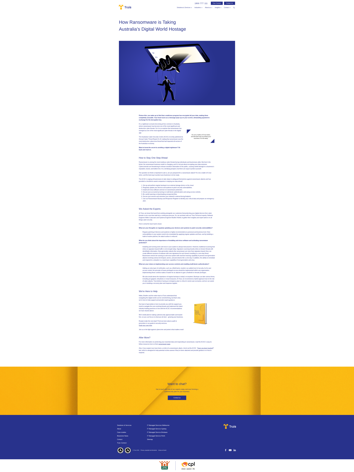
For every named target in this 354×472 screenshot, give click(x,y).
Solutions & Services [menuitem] (183, 7)
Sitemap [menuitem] (150, 439)
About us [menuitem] (208, 7)
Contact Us (229, 3)
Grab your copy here (145, 325)
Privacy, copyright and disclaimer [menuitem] (149, 450)
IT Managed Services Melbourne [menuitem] (158, 425)
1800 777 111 (201, 3)
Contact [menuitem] (226, 7)
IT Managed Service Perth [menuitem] (156, 436)
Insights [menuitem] (217, 7)
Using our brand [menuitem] (162, 450)
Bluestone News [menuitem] (122, 436)
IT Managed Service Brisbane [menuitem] (157, 432)
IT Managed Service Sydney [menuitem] (156, 429)
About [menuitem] (119, 429)
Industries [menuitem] (198, 7)
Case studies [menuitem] (121, 432)
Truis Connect (217, 3)
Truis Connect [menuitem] (122, 443)
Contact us (177, 398)
